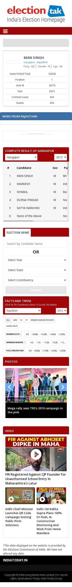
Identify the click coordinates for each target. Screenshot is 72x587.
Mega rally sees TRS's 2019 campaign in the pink (35, 410)
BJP (33, 66)
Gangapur (30, 62)
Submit (36, 289)
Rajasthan (42, 62)
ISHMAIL (22, 192)
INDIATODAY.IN (15, 560)
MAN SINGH (25, 176)
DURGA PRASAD (27, 200)
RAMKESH (23, 184)
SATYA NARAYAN (28, 208)
